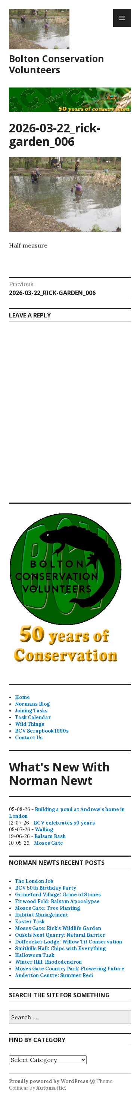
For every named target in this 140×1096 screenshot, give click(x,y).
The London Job (34, 881)
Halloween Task (34, 955)
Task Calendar (33, 717)
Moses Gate (48, 843)
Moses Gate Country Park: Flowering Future (69, 968)
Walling (44, 829)
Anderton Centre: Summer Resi (54, 975)
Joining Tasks (31, 710)
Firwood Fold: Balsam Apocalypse (57, 901)
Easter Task (29, 921)
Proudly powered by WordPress (48, 1081)
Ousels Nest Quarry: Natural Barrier (60, 935)
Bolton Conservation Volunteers (56, 64)
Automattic (50, 1088)
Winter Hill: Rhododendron (48, 962)
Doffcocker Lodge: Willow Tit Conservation (68, 942)
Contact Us (29, 737)
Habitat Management (41, 915)
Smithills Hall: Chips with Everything (60, 948)
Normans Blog (32, 704)
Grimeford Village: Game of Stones (58, 894)
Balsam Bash (50, 836)
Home (22, 697)
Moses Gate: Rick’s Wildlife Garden (58, 928)
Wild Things (29, 724)
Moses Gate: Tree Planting (47, 908)
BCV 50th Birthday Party (45, 888)
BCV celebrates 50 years (64, 823)
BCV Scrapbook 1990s (42, 731)
